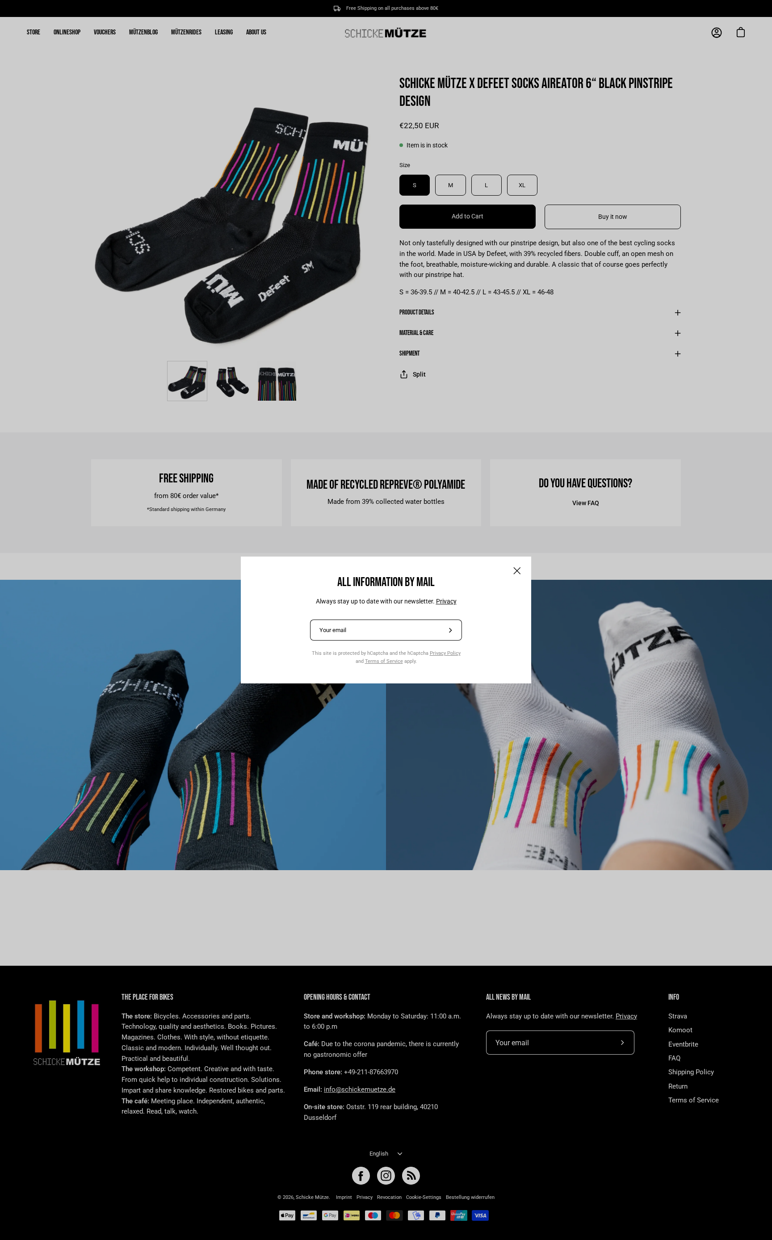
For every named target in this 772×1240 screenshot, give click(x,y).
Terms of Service (384, 661)
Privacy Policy (445, 653)
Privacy (446, 601)
